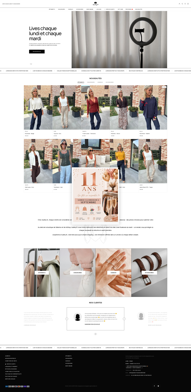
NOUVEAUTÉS (138, 9)
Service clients (110, 9)
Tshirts (84, 131)
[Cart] (188, 4)
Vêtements (52, 9)
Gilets (26, 185)
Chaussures (61, 9)
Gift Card (120, 9)
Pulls (26, 131)
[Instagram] (158, 386)
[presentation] (67, 318)
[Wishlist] (185, 4)
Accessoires (79, 9)
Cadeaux (70, 9)
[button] (29, 63)
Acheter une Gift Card (39, 49)
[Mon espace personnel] (179, 3)
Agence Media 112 (93, 386)
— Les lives (98, 9)
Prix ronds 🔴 (129, 9)
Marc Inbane (90, 9)
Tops (55, 131)
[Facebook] (154, 386)
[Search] (182, 3)
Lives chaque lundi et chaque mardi (11, 3)
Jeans (141, 185)
